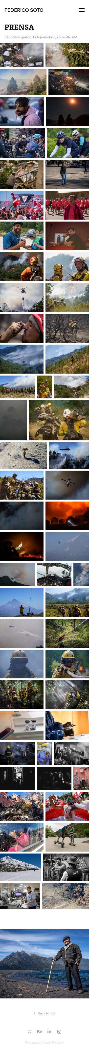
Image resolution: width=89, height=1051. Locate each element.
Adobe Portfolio (53, 1042)
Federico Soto (24, 10)
